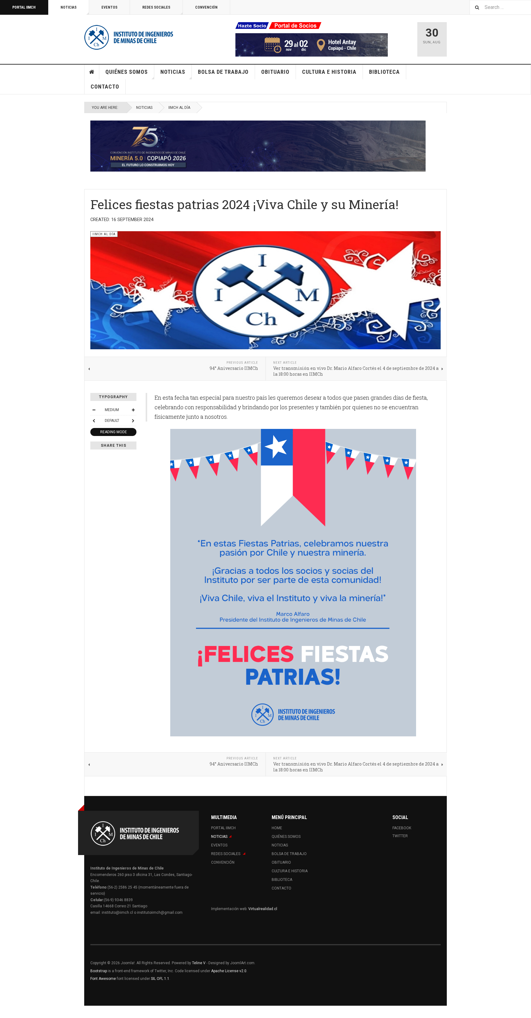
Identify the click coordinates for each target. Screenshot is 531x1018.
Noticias (69, 7)
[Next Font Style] (133, 420)
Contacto (105, 86)
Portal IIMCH (24, 7)
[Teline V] (128, 37)
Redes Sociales (156, 7)
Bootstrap (98, 971)
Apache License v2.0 (228, 971)
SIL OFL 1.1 (160, 978)
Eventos (109, 7)
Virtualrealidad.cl (262, 909)
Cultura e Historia (329, 72)
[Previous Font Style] (93, 420)
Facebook (401, 828)
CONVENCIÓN (206, 7)
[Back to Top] (6, 1012)
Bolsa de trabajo (223, 72)
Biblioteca (384, 72)
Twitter (400, 836)
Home (92, 72)
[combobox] (500, 7)
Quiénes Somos (126, 72)
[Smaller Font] (93, 409)
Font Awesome (103, 978)
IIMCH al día (179, 107)
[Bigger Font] (133, 409)
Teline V (199, 963)
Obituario (275, 72)
